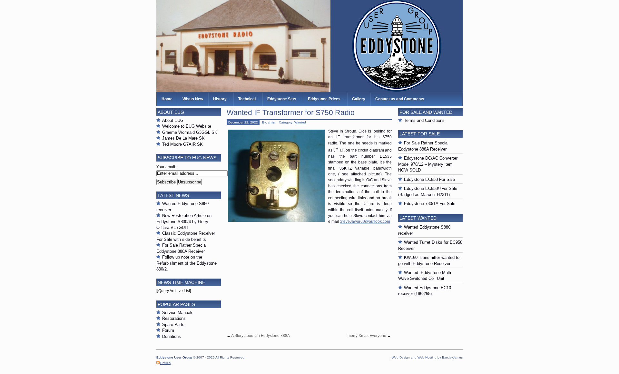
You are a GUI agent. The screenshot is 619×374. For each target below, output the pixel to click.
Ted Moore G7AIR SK (182, 144)
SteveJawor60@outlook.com (365, 221)
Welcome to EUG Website (186, 126)
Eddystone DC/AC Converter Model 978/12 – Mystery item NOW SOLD (427, 164)
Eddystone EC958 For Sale (429, 179)
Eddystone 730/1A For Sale (429, 203)
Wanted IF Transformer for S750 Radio (291, 112)
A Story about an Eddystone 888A (260, 336)
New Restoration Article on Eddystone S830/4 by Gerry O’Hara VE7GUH (183, 221)
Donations (171, 336)
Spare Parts (173, 324)
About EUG (172, 120)
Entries (165, 363)
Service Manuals (177, 312)
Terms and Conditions (424, 120)
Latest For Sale (419, 133)
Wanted (300, 122)
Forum (168, 330)
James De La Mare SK (183, 138)
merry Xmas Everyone (367, 336)
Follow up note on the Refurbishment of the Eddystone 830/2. (186, 263)
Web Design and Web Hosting (414, 357)
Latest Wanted (418, 218)
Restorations (174, 318)
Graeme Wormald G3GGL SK (189, 132)
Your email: (166, 167)
